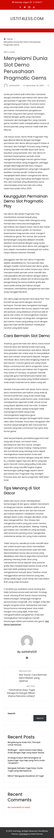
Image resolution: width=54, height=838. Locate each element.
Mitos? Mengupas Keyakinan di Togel (26, 775)
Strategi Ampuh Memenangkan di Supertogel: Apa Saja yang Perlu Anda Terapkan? (26, 760)
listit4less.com (27, 18)
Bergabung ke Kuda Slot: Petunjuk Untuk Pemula (24, 743)
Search (11, 713)
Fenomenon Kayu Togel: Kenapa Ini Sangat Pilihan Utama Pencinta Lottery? (21, 691)
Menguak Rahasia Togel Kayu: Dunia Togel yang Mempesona (25, 769)
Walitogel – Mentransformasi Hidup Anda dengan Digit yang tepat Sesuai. (26, 751)
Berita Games (9, 52)
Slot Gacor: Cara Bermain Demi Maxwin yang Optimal (33, 676)
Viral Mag (23, 834)
